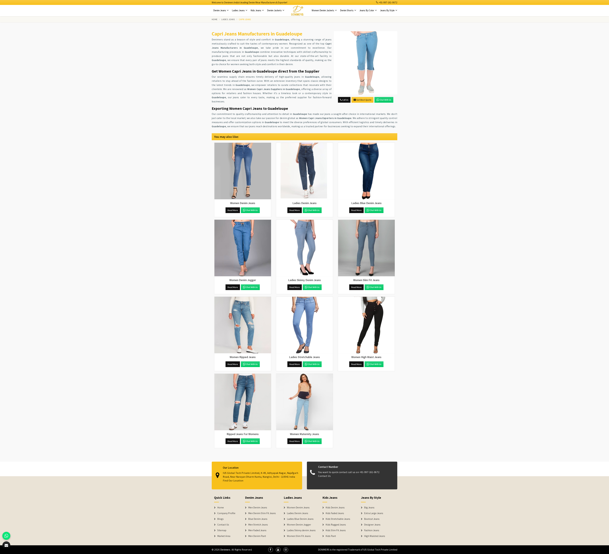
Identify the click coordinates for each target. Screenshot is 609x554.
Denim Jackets (274, 10)
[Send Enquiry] (365, 63)
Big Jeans (369, 507)
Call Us (345, 99)
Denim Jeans (219, 10)
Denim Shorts (347, 10)
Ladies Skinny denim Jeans (301, 530)
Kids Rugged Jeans (336, 524)
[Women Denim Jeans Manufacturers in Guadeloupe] (242, 171)
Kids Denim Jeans (335, 507)
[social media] (270, 549)
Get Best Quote (364, 99)
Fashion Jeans (371, 530)
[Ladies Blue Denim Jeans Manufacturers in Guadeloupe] (366, 171)
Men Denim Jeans (257, 507)
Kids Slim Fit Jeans (336, 530)
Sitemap (221, 530)
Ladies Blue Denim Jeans (300, 519)
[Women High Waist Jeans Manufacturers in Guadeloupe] (366, 325)
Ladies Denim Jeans (297, 513)
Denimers (225, 549)
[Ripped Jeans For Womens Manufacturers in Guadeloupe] (242, 402)
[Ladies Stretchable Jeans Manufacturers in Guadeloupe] (304, 325)
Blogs (220, 519)
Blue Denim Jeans (257, 519)
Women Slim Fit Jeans (299, 536)
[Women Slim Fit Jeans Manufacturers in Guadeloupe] (366, 248)
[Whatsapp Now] (6, 536)
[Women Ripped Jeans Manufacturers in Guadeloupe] (242, 325)
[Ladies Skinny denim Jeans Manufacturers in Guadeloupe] (304, 248)
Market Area (223, 536)
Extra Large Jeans (373, 513)
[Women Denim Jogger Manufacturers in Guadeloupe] (242, 248)
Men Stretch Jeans (258, 524)
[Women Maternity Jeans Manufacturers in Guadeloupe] (304, 402)
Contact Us (324, 476)
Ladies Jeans (238, 10)
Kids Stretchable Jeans (338, 519)
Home (214, 19)
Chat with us (385, 99)
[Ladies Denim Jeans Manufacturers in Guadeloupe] (304, 171)
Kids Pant (331, 536)
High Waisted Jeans (374, 536)
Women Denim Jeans (298, 507)
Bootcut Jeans (372, 519)
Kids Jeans (256, 10)
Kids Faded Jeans (335, 513)
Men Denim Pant (257, 536)
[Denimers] (297, 10)
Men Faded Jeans (257, 530)
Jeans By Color (367, 10)
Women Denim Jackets (323, 10)
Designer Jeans (372, 524)
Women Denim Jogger (299, 524)
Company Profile (226, 513)
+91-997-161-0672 (388, 2)
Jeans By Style (387, 10)
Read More (233, 210)
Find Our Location (233, 480)
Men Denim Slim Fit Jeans (262, 513)
